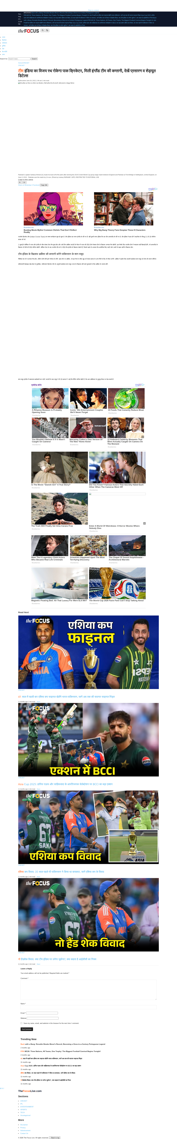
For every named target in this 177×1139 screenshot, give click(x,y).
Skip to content (93, 10)
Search (34, 59)
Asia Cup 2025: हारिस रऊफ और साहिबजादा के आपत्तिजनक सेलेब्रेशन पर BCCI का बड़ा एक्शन (98, 23)
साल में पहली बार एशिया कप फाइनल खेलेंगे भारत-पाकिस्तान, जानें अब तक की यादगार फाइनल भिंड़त (66, 696)
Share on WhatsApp (24, 185)
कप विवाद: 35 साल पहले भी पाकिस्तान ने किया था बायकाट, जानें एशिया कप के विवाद (61, 871)
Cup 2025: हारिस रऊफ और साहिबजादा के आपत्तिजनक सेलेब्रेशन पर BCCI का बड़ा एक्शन (65, 784)
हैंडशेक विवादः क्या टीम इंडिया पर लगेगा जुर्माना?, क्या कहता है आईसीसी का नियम (57, 959)
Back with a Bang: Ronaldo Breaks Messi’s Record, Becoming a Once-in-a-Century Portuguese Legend (65, 13)
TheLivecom (30, 1091)
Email (23, 1013)
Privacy (23, 1128)
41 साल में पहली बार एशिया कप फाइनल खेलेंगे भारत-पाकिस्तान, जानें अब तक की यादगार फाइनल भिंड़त (114, 15)
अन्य (3, 54)
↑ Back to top (54, 1138)
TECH (22, 1112)
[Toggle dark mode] (47, 30)
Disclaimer (24, 1125)
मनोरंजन (4, 43)
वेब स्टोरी (4, 51)
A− (20, 182)
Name (23, 1004)
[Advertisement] (44, 5)
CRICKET (26, 63)
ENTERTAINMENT (27, 1107)
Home (20, 63)
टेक (3, 49)
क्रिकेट (4, 40)
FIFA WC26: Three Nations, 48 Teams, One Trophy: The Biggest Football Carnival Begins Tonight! (55, 15)
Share (38, 701)
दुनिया (3, 46)
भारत (3, 37)
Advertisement (25, 1130)
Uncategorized (25, 1115)
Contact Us (24, 1133)
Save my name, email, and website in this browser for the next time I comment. (51, 1023)
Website (23, 1018)
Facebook (36, 185)
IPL (21, 1104)
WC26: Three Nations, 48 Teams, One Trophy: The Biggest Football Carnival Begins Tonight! (61, 1051)
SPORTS (23, 1110)
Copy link (44, 185)
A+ (24, 182)
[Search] (43, 30)
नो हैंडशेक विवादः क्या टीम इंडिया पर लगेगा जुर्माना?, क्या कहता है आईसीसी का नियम (131, 18)
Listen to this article (25, 180)
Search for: (4, 59)
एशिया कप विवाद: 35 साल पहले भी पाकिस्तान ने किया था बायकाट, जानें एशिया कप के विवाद (85, 18)
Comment (24, 978)
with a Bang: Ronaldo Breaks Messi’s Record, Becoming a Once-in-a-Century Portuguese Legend (63, 1044)
